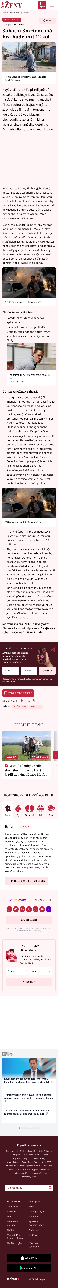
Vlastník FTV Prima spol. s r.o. (15, 1237)
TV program (15, 1154)
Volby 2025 (46, 1162)
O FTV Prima (13, 1201)
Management (35, 1201)
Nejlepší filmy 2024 (28, 1151)
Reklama (11, 1211)
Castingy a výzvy (37, 1211)
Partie (37, 1154)
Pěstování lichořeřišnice (19, 1169)
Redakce (33, 1235)
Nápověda (34, 1229)
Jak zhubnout (12, 1151)
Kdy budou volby (20, 1158)
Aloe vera (48, 1166)
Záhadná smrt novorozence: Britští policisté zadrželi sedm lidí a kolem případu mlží (26, 1112)
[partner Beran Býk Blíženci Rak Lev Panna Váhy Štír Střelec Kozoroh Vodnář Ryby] (40, 971)
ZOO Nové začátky (37, 1158)
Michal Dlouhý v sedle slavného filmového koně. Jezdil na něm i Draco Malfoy (26, 770)
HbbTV (10, 1216)
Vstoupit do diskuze (20, 693)
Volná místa (13, 1206)
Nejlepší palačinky (39, 1173)
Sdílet (46, 21)
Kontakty (33, 1216)
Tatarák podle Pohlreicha (30, 1166)
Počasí (45, 1154)
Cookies (11, 1229)
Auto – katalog (13, 1162)
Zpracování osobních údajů (36, 1223)
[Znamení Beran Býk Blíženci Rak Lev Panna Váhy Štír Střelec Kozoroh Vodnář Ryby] (29, 671)
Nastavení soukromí (34, 1245)
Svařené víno (12, 1166)
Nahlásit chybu (14, 1243)
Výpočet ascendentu (40, 1169)
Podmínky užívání (12, 1223)
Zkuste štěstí (29, 919)
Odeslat (47, 670)
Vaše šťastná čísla (43, 900)
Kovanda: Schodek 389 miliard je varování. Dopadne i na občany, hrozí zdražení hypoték (27, 1080)
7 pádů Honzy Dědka (30, 1162)
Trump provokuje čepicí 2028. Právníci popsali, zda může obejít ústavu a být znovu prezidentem (28, 1096)
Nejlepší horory (45, 1151)
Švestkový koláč (29, 1176)
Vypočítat (29, 982)
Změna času (28, 1154)
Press (31, 1206)
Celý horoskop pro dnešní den (27, 880)
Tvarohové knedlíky (20, 1173)
